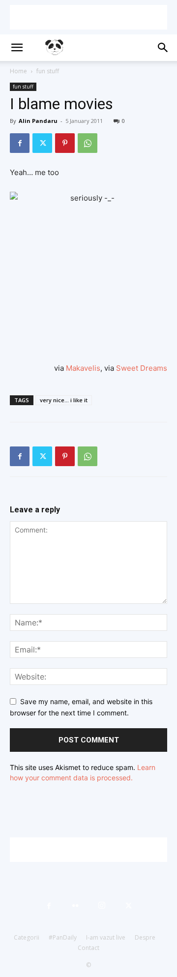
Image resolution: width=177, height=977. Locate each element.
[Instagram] (102, 906)
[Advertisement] (88, 17)
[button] (16, 47)
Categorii (26, 937)
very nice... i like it (64, 400)
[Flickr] (75, 906)
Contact (88, 948)
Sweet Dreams (141, 368)
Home (18, 71)
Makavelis (83, 368)
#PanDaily (63, 937)
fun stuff (47, 71)
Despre (145, 937)
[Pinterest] (65, 143)
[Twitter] (42, 143)
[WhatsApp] (87, 143)
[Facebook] (20, 143)
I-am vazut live (105, 937)
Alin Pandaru (38, 120)
